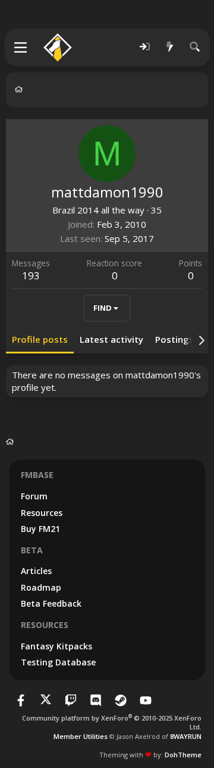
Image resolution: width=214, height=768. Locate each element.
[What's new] (170, 47)
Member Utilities (81, 736)
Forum (34, 496)
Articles (36, 570)
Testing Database (58, 662)
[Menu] (21, 47)
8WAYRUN (186, 736)
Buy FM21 (40, 528)
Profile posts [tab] (40, 339)
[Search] (194, 47)
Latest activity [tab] (111, 339)
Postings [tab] (174, 339)
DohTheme (183, 754)
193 (31, 275)
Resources (41, 512)
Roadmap (41, 587)
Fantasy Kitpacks (56, 646)
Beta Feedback (51, 603)
